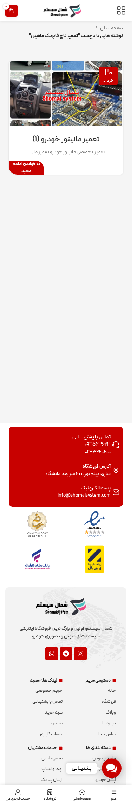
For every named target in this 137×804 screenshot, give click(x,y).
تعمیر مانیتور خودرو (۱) (66, 139)
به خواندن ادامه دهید (26, 167)
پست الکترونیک (96, 488)
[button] (112, 768)
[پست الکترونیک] (115, 492)
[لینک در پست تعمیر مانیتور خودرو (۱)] (66, 93)
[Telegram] (66, 653)
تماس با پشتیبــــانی (91, 437)
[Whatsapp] (51, 653)
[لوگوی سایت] (66, 10)
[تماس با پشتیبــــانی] (115, 444)
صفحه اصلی (111, 28)
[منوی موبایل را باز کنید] (121, 11)
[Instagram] (80, 653)
